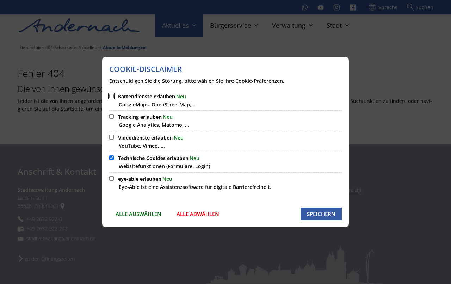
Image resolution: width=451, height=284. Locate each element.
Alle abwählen (198, 213)
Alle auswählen (138, 213)
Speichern (321, 213)
